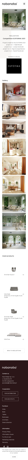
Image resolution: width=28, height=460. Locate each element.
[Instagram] (7, 446)
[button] (14, 350)
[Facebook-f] (4, 446)
